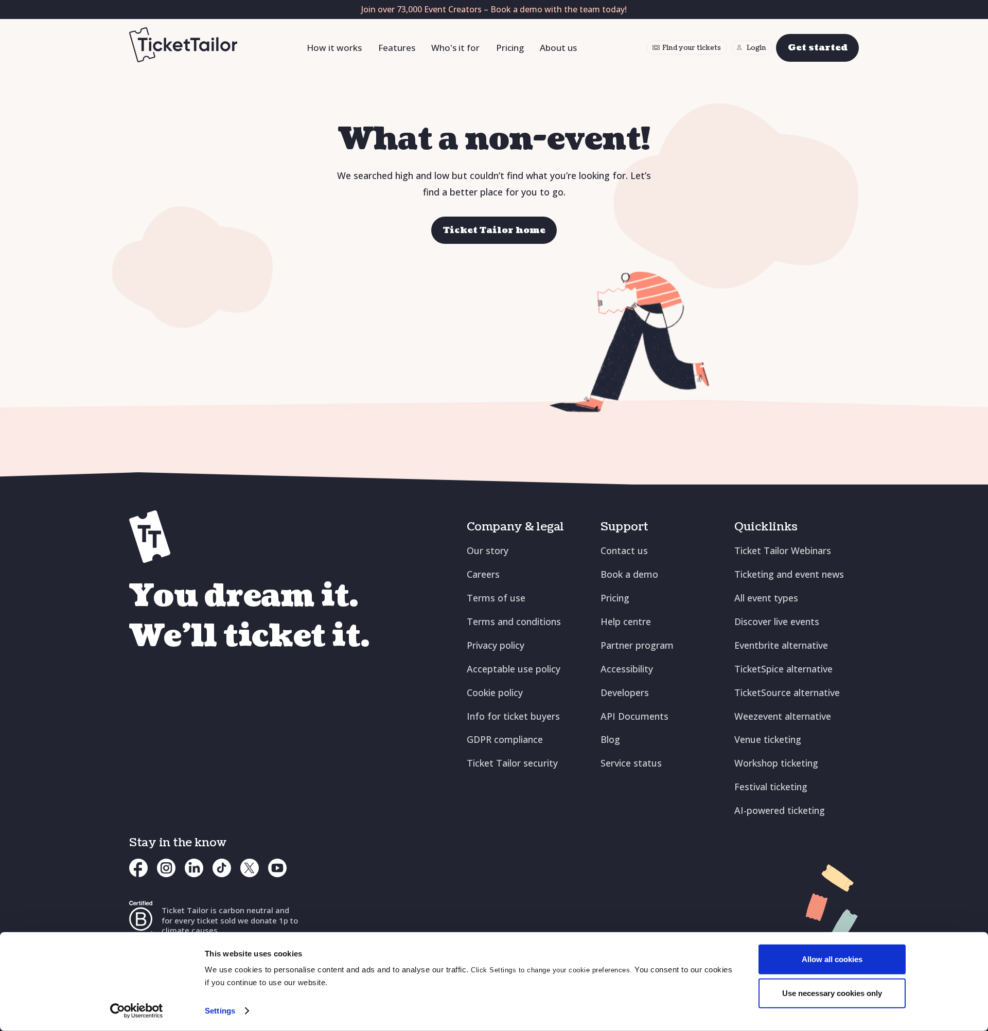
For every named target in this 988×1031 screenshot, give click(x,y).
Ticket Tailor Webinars (782, 550)
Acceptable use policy (513, 669)
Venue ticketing (767, 739)
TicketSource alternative (787, 692)
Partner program (637, 645)
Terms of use (496, 598)
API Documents (634, 716)
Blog (610, 739)
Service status (631, 763)
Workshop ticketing (776, 763)
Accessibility (627, 669)
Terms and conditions (514, 621)
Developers (625, 692)
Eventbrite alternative (781, 645)
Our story (487, 550)
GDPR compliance (505, 739)
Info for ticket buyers (513, 716)
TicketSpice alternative (783, 669)
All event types (766, 598)
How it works (334, 48)
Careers (483, 574)
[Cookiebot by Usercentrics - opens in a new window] (137, 1011)
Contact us (624, 550)
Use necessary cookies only (832, 992)
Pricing (510, 48)
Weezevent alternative (782, 716)
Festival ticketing (770, 786)
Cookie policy (495, 692)
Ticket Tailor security (512, 763)
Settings (220, 1010)
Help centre (626, 621)
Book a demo (629, 574)
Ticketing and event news (789, 574)
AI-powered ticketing (779, 810)
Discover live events (776, 621)
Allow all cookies (832, 959)
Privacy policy (495, 645)
